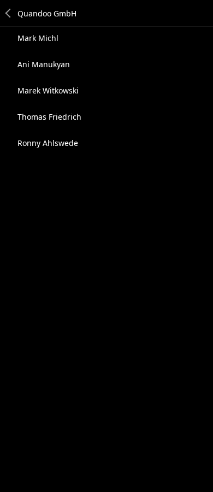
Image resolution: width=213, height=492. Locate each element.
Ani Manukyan (43, 64)
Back (8, 13)
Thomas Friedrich (49, 117)
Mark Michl (37, 38)
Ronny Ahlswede (47, 143)
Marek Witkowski (48, 90)
